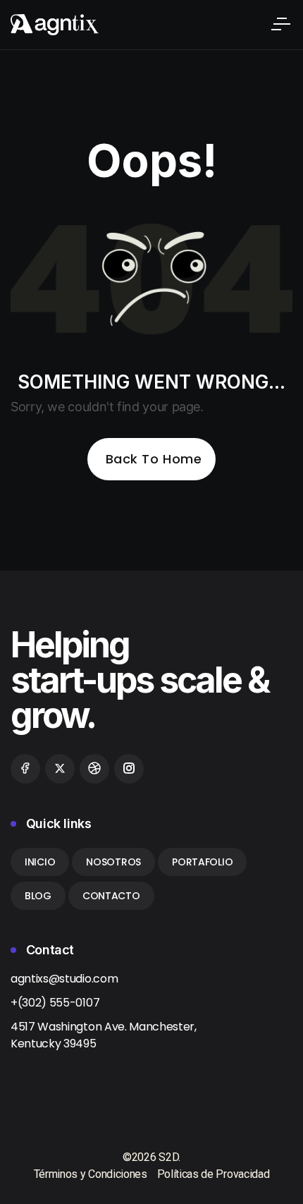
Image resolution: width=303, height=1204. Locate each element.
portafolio (202, 862)
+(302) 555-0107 (55, 1003)
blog (38, 896)
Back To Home (154, 459)
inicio (40, 862)
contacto (111, 896)
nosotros (113, 862)
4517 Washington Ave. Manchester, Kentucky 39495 (104, 1035)
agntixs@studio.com (64, 979)
